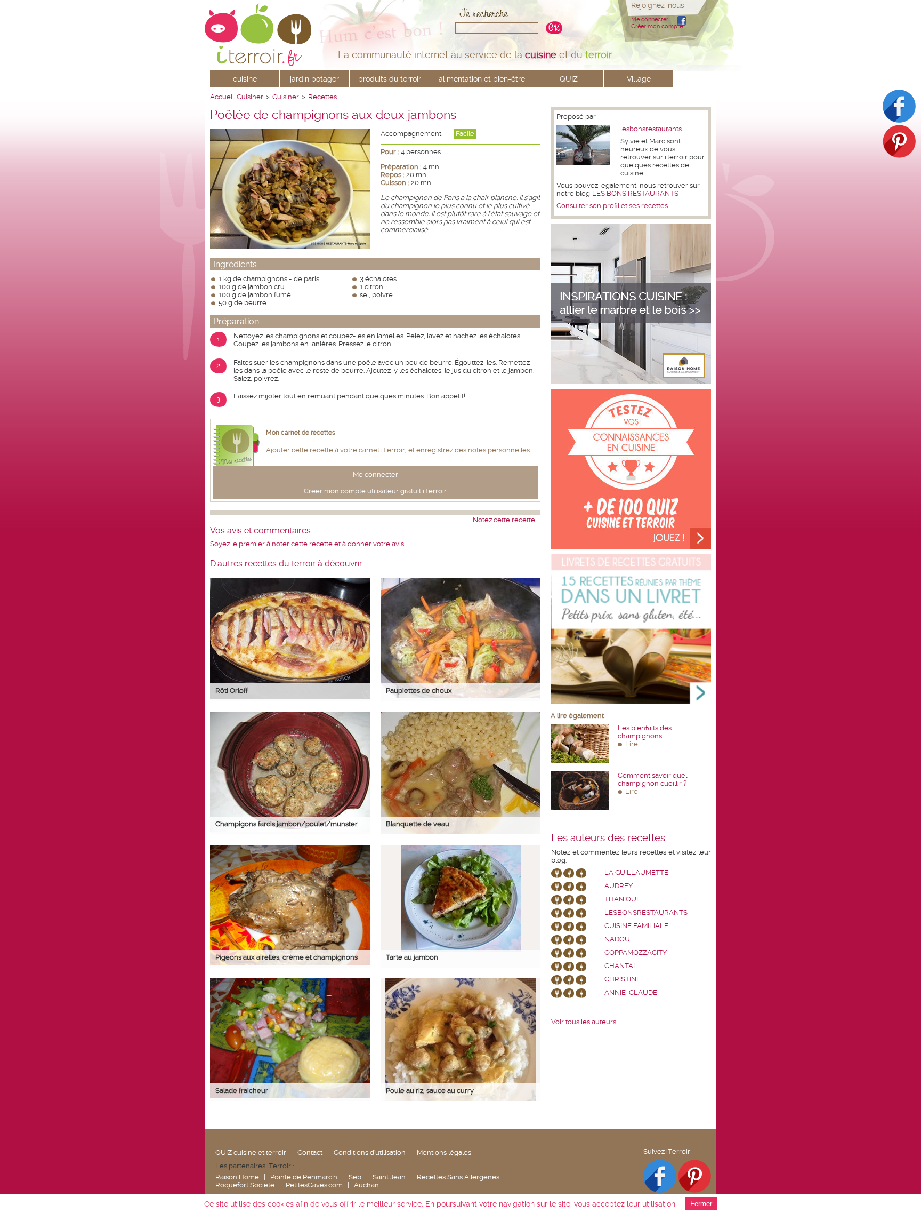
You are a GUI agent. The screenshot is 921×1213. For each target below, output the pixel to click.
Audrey (618, 886)
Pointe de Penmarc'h (303, 1177)
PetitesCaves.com (314, 1185)
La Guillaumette (636, 872)
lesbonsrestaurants (651, 129)
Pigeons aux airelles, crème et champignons (286, 957)
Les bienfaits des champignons (645, 732)
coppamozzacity (635, 952)
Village (639, 79)
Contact (309, 1152)
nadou (617, 939)
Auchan (366, 1185)
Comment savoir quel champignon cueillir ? (652, 779)
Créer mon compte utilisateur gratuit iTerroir (375, 491)
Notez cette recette (504, 520)
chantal (620, 966)
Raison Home (237, 1177)
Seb (355, 1177)
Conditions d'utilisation (370, 1152)
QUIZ (569, 79)
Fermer (701, 1204)
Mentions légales (444, 1152)
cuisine (245, 79)
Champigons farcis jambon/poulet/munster (286, 824)
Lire (631, 744)
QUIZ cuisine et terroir (250, 1152)
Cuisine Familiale (636, 926)
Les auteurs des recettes (608, 838)
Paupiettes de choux (419, 691)
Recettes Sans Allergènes (458, 1177)
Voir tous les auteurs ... (586, 1022)
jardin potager (314, 79)
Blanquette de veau (417, 824)
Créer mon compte (657, 26)
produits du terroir (389, 79)
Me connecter (649, 19)
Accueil (222, 97)
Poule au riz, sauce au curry (430, 1091)
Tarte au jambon (412, 957)
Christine (622, 979)
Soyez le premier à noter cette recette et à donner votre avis (307, 544)
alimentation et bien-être (482, 79)
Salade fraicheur (241, 1091)
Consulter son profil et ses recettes (612, 206)
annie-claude (630, 992)
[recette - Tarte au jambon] (461, 949)
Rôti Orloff (231, 691)
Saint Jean (389, 1177)
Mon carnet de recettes (300, 432)
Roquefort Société (244, 1185)
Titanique (622, 899)
